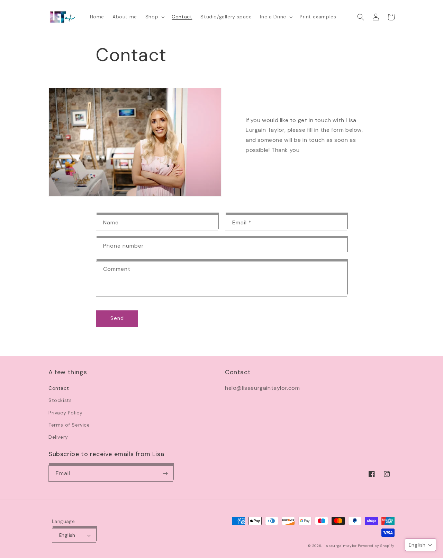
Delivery (58, 437)
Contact (58, 388)
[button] (154, 16)
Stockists (60, 400)
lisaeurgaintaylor (340, 545)
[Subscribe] (165, 473)
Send (117, 318)
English (67, 535)
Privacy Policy (65, 413)
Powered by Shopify (376, 545)
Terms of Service (69, 425)
